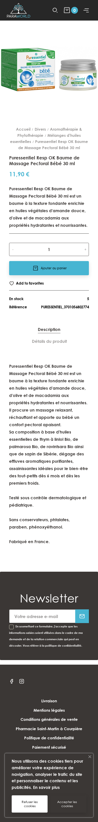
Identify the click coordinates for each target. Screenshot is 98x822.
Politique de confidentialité (49, 738)
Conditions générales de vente (49, 719)
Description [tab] (49, 329)
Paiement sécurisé (49, 747)
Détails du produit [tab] (49, 341)
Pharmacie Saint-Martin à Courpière (49, 729)
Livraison (49, 701)
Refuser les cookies (30, 804)
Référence (18, 307)
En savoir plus (46, 787)
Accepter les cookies (67, 804)
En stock (16, 298)
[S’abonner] (82, 616)
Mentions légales (49, 710)
